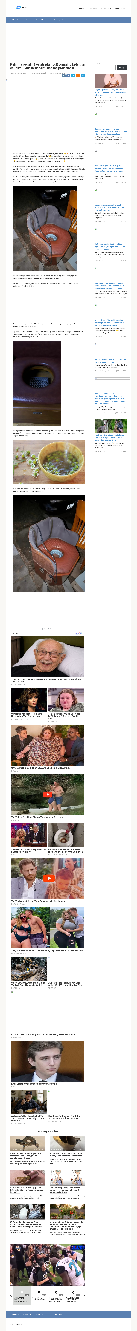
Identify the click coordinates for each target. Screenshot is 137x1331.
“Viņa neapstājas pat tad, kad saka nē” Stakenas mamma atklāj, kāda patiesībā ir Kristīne (111, 92)
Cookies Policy (120, 8)
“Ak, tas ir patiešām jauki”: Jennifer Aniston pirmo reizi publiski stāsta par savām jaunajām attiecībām (110, 322)
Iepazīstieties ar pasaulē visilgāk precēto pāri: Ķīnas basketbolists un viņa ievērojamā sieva (109, 207)
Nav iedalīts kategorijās (102, 371)
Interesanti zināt (31, 20)
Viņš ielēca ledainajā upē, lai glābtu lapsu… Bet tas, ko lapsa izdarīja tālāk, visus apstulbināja (110, 246)
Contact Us (93, 8)
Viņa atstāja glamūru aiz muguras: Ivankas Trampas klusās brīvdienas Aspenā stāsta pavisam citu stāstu (109, 168)
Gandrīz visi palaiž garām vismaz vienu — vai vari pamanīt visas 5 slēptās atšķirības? (65, 1190)
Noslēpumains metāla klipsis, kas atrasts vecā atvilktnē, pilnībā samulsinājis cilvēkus (25, 1155)
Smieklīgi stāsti (60, 20)
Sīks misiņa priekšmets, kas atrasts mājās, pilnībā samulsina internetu (66, 1154)
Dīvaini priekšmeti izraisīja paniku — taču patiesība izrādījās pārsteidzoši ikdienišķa (27, 1190)
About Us (82, 8)
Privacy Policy (106, 8)
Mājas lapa (16, 20)
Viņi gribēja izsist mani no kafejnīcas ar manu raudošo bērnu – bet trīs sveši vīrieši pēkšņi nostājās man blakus (110, 285)
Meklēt (97, 64)
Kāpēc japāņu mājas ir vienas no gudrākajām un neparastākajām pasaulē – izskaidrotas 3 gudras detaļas (111, 131)
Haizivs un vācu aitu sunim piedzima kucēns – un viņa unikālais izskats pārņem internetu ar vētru (109, 437)
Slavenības (45, 20)
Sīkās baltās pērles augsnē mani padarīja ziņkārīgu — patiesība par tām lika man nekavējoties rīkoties (26, 1224)
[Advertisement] (68, 41)
